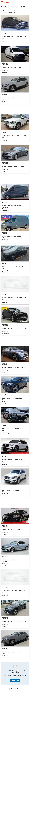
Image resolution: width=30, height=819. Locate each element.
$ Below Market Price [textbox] (10, 12)
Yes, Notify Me (15, 680)
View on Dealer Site (22, 321)
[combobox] (11, 12)
